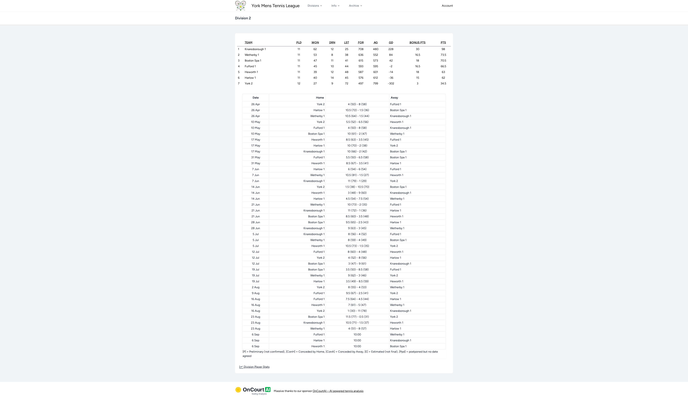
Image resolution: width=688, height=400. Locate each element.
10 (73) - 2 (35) (357, 204)
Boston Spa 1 (398, 110)
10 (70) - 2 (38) (357, 145)
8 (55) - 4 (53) (357, 287)
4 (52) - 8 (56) (357, 257)
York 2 (321, 104)
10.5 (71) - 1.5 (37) (357, 322)
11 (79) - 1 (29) (357, 181)
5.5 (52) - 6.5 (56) (357, 122)
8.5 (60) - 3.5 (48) (357, 216)
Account (447, 5)
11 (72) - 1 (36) (357, 210)
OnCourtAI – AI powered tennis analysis (338, 391)
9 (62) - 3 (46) (357, 275)
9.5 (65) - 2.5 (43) (357, 222)
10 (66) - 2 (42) (357, 151)
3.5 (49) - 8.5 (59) (357, 281)
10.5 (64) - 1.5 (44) (357, 116)
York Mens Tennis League (276, 5)
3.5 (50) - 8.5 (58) (357, 269)
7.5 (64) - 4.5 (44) (357, 299)
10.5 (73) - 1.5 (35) (357, 246)
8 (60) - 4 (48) (357, 251)
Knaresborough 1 (400, 116)
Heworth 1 (396, 122)
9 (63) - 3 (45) (357, 228)
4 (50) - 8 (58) (357, 104)
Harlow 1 (319, 110)
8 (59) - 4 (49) (357, 240)
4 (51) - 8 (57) (357, 328)
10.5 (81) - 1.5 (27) (357, 175)
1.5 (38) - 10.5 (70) (357, 187)
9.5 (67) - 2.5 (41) (357, 293)
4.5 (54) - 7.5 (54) (357, 198)
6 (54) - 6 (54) (357, 169)
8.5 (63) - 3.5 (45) (357, 139)
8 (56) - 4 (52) (357, 234)
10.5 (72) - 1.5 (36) (357, 110)
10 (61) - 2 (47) (357, 133)
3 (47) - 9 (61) (357, 263)
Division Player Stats (256, 367)
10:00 (357, 334)
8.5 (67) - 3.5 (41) (357, 163)
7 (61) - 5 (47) (357, 305)
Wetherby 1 (317, 116)
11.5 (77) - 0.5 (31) (357, 316)
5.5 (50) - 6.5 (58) (357, 157)
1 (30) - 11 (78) (357, 311)
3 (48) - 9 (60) (357, 192)
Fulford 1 (395, 104)
